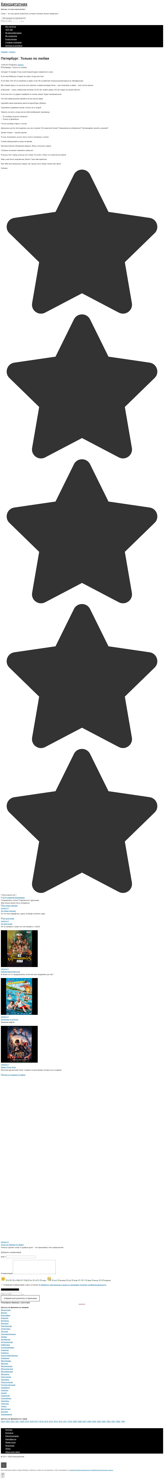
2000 (118, 1421)
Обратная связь (12, 1452)
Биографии (5, 1315)
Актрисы (9, 1433)
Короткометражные (9, 1356)
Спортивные (6, 1398)
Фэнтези (4, 1412)
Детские (4, 1331)
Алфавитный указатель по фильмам (20, 1298)
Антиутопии (5, 1310)
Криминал (5, 1358)
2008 (80, 1421)
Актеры (8, 1429)
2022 (12, 1421)
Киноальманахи (7, 1347)
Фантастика (5, 1409)
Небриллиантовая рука (10, 972)
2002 (108, 1421)
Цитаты (20, 65)
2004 (99, 1421)
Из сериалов (11, 36)
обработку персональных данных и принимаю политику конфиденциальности (73, 1285)
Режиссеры (10, 1442)
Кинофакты (10, 1439)
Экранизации (6, 1414)
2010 (70, 1421)
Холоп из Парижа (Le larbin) (12, 1245)
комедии (10, 898)
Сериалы (4, 1390)
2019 (27, 1421)
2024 (3, 1421)
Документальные (8, 1334)
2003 (104, 1421)
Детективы (5, 1329)
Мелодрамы (6, 1361)
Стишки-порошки (13, 42)
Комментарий (6, 1273)
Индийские (5, 1339)
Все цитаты (10, 26)
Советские (5, 1396)
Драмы (4, 1337)
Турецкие (5, 1404)
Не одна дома (6, 924)
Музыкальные (7, 1369)
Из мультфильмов (13, 33)
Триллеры (5, 1380)
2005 (94, 1421)
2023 (8, 1421)
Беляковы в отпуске (9, 1020)
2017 (36, 1421)
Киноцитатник (14, 4)
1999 (123, 1421)
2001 (113, 1421)
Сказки (4, 1393)
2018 (32, 1421)
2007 (84, 1421)
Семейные (5, 1388)
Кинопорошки (12, 1436)
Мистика (4, 1364)
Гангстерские (6, 1326)
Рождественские (8, 1385)
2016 (4, 898)
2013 (56, 1421)
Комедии (5, 1350)
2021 (17, 1421)
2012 (60, 1421)
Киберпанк (5, 1345)
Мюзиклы (5, 1374)
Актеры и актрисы (13, 45)
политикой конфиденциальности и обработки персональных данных (91, 1470)
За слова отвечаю (8, 911)
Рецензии (9, 1445)
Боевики (4, 1318)
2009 (75, 1421)
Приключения (7, 1382)
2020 (22, 1421)
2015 (46, 1421)
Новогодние (6, 1377)
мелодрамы (20, 898)
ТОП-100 (9, 29)
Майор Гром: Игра (8, 1067)
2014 (51, 1421)
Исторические (7, 1342)
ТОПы (7, 1448)
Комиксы (5, 1353)
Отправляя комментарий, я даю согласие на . (54, 1285)
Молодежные (6, 1366)
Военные (4, 1323)
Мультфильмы (7, 1372)
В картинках (11, 39)
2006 (89, 1421)
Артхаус (4, 1313)
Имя (3, 1257)
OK (3, 1474)
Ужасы (4, 1406)
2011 (65, 1421)
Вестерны (5, 1321)
